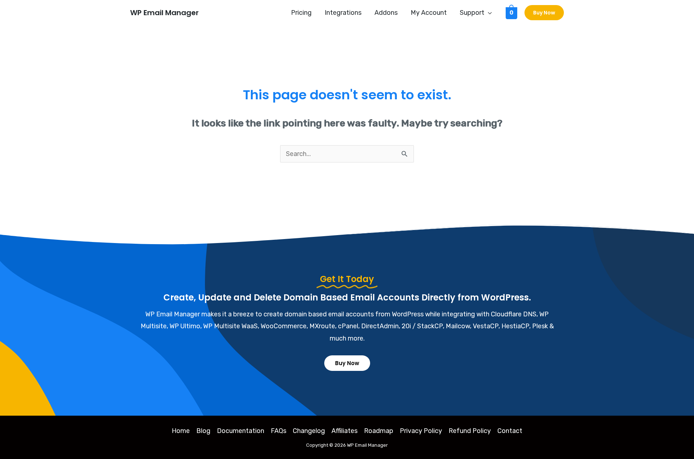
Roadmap (378, 431)
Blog (203, 431)
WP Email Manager (164, 13)
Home (181, 431)
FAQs (278, 431)
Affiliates (344, 431)
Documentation (240, 431)
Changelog (309, 431)
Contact (509, 431)
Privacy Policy (421, 431)
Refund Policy (470, 431)
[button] (488, 12)
